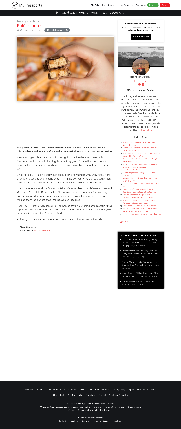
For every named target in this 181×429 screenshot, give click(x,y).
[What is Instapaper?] (67, 30)
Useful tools (125, 5)
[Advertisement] (65, 123)
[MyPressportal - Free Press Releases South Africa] (29, 5)
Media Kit (72, 390)
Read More (146, 130)
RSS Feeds (119, 13)
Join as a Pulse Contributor (84, 395)
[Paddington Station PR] (141, 66)
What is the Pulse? (60, 395)
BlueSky (85, 421)
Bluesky (85, 13)
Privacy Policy (119, 390)
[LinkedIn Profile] (143, 84)
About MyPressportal (146, 390)
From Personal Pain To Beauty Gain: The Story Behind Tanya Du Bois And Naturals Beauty (140, 253)
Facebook (73, 13)
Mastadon (96, 421)
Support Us (141, 5)
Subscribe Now (141, 36)
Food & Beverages (42, 230)
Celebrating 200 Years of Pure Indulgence (139, 206)
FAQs (62, 390)
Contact (102, 395)
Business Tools (85, 390)
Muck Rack (117, 421)
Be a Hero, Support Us (119, 395)
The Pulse (95, 5)
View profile (127, 222)
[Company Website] (139, 84)
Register (152, 5)
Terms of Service (102, 390)
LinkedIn (62, 13)
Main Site (29, 390)
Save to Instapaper (56, 30)
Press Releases (108, 5)
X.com (108, 13)
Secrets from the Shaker (132, 170)
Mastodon (97, 13)
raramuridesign (87, 410)
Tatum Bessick (141, 81)
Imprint (131, 390)
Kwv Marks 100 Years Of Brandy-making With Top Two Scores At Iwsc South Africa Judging (140, 242)
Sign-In (165, 5)
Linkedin (63, 421)
